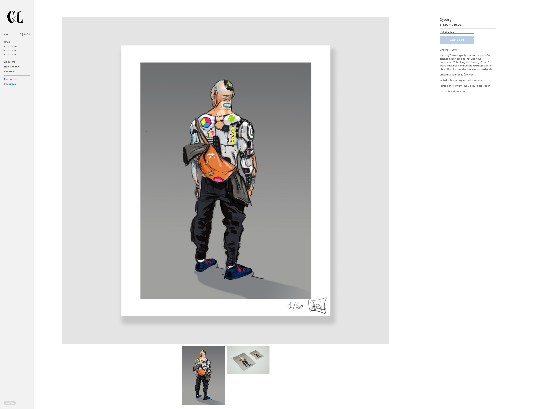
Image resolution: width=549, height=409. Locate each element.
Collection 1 (10, 46)
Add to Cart (457, 40)
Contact (9, 71)
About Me (9, 61)
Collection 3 (11, 54)
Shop (7, 42)
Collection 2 (11, 50)
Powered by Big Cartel (10, 403)
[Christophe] (15, 17)
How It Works (12, 66)
